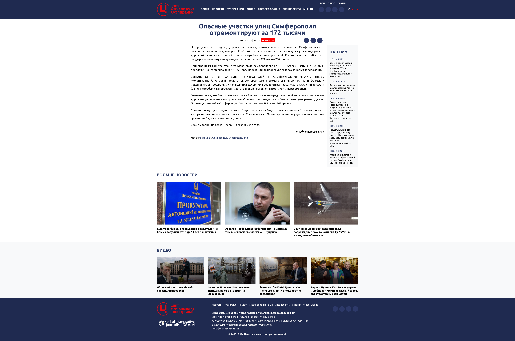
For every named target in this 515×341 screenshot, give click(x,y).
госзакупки (205, 137)
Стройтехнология (239, 137)
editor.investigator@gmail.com (255, 324)
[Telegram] (320, 40)
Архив (342, 3)
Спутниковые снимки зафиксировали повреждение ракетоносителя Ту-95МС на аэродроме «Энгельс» (322, 232)
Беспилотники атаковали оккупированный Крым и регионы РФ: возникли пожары (342, 89)
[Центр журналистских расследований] (176, 9)
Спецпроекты (282, 304)
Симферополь (220, 137)
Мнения (308, 9)
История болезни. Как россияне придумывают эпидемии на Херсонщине (229, 290)
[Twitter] (313, 40)
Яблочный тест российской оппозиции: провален (174, 289)
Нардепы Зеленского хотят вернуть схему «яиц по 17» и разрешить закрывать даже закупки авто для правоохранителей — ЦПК (342, 138)
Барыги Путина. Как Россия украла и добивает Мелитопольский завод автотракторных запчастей (334, 290)
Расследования (269, 9)
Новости (218, 9)
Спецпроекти (292, 9)
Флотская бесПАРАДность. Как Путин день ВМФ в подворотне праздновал (280, 290)
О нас (331, 3)
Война (205, 9)
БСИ (322, 3)
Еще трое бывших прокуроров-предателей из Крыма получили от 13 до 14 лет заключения (187, 230)
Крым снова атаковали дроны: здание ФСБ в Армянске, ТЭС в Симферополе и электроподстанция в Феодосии (341, 70)
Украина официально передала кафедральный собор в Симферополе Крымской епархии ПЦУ (342, 159)
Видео (251, 9)
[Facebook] (306, 40)
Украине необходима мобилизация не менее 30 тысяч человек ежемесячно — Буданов (256, 230)
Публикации (235, 9)
